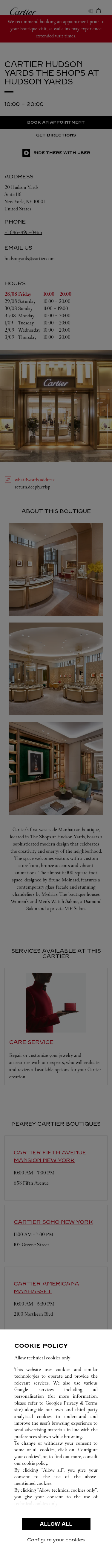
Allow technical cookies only (42, 1358)
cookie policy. (35, 1463)
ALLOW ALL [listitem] (56, 1524)
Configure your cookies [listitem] (56, 1540)
